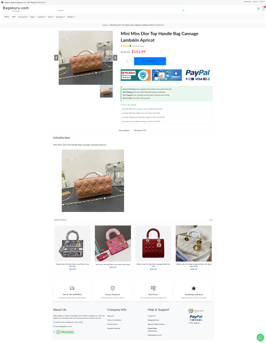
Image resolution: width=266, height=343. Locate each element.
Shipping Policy (153, 320)
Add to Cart (151, 61)
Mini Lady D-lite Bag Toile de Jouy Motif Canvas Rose (113, 264)
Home (6, 17)
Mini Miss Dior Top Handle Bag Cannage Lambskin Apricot (79, 145)
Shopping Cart (247, 1)
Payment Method (113, 328)
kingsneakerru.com (154, 335)
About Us (110, 316)
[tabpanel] (72, 250)
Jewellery (41, 17)
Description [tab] (124, 130)
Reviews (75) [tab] (140, 130)
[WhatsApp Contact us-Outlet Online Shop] (260, 337)
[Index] (258, 8)
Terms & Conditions (114, 320)
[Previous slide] (210, 220)
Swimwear (60, 17)
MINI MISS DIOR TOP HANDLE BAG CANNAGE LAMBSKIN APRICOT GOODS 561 (137, 25)
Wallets (70, 17)
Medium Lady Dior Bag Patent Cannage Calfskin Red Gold (153, 265)
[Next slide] (212, 220)
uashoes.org (152, 331)
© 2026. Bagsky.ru (194, 323)
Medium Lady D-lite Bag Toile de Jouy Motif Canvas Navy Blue (72, 265)
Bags (32, 17)
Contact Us (262, 1)
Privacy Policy (112, 324)
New (14, 17)
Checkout (255, 1)
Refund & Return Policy (156, 324)
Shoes (50, 17)
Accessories (22, 17)
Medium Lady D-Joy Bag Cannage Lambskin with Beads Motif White (194, 265)
